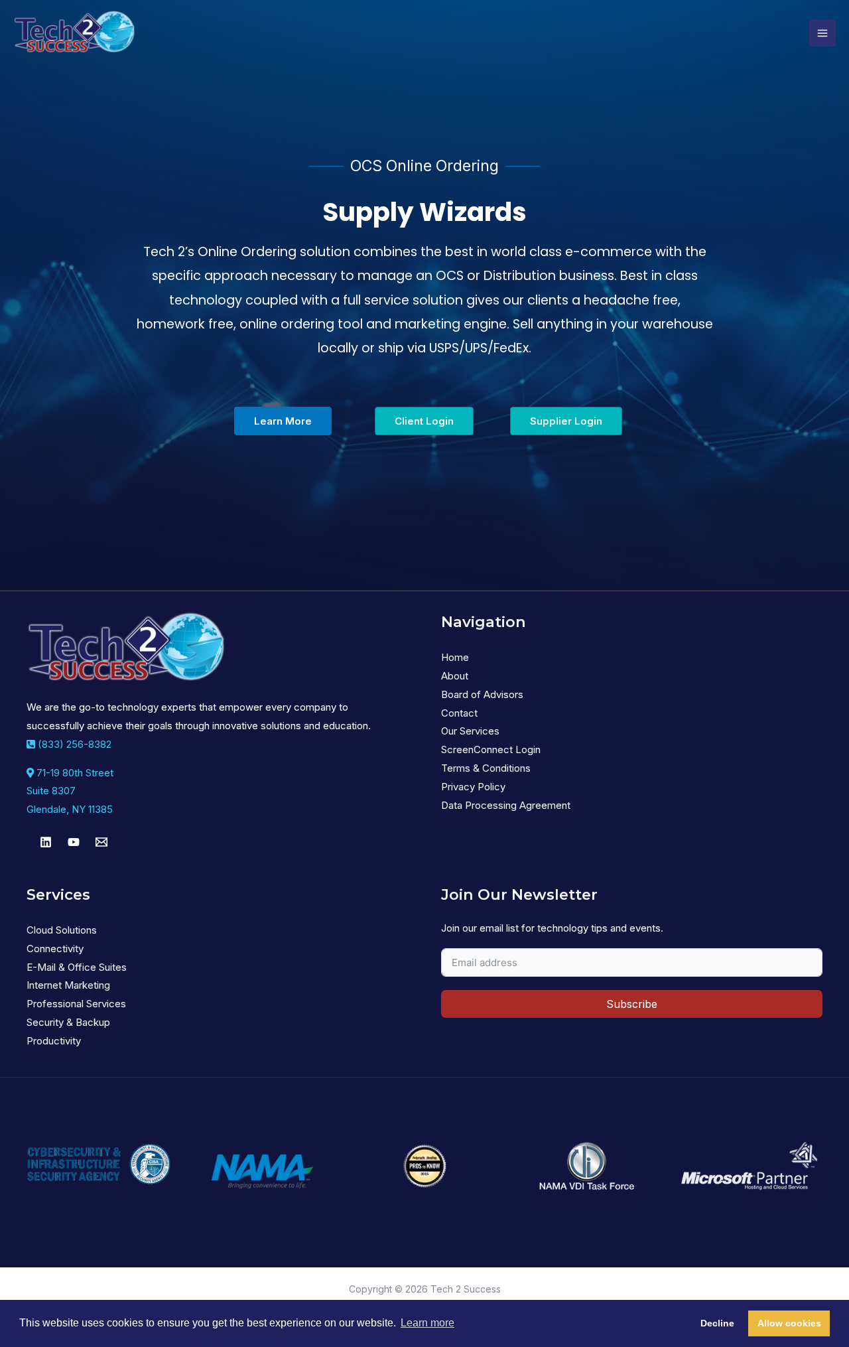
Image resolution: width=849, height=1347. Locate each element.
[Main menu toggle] (822, 32)
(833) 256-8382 (73, 744)
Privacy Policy (473, 786)
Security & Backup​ (68, 1022)
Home (455, 657)
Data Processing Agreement (505, 805)
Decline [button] (717, 1323)
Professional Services (76, 1003)
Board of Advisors (482, 694)
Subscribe (631, 1004)
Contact (459, 713)
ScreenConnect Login (491, 749)
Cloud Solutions (62, 930)
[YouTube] (74, 842)
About (454, 676)
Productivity (54, 1040)
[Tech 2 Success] (74, 33)
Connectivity (55, 948)
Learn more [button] (427, 1322)
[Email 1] (101, 842)
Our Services (470, 731)
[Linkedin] (46, 842)
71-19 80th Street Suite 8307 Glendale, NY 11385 (70, 791)
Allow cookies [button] (789, 1323)
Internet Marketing (68, 985)
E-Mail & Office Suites (77, 967)
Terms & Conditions (486, 768)
